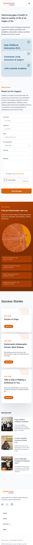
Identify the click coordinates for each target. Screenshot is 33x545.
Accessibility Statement (16, 540)
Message (5, 158)
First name (6, 117)
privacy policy (20, 174)
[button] (29, 3)
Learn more (8, 326)
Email (4, 133)
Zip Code (5, 150)
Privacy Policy (5, 540)
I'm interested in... (8, 142)
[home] (8, 3)
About (5, 518)
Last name (6, 125)
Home (5, 513)
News (5, 529)
